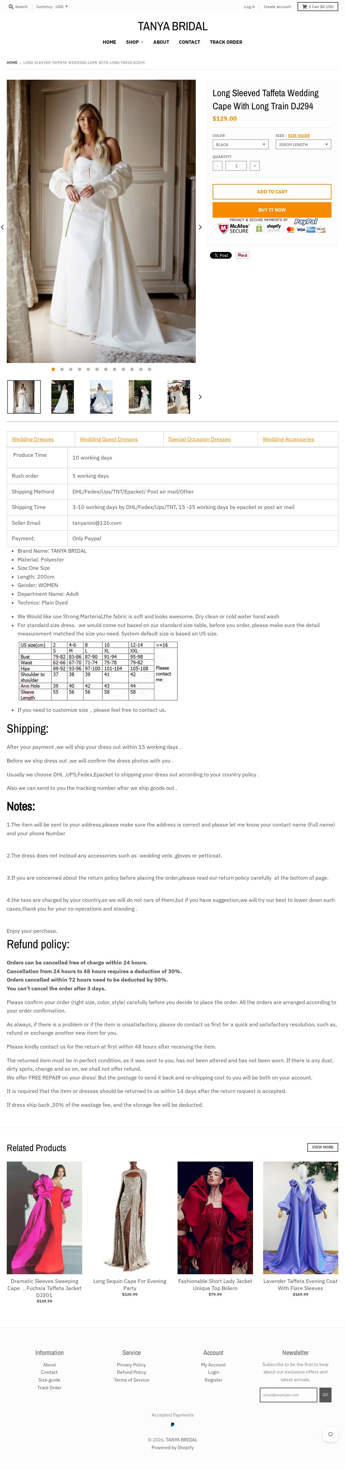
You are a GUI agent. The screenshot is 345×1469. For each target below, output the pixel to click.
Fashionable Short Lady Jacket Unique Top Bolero (215, 1284)
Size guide (299, 135)
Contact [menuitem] (189, 42)
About (49, 1365)
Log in (249, 6)
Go (325, 1394)
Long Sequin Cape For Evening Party (129, 1284)
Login (213, 1372)
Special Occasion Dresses (199, 439)
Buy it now (272, 210)
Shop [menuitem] (132, 42)
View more (323, 1147)
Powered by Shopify (173, 1447)
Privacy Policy (131, 1365)
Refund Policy (131, 1372)
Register (213, 1380)
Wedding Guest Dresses (109, 439)
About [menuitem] (161, 42)
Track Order (49, 1388)
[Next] (200, 227)
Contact (49, 1372)
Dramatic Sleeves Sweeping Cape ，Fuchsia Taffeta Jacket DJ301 (44, 1288)
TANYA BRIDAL (173, 26)
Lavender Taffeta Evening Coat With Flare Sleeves (300, 1284)
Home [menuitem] (109, 42)
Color (219, 135)
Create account (277, 6)
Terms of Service (131, 1380)
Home (12, 62)
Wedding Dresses (33, 439)
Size (293, 135)
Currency (44, 6)
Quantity (222, 156)
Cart (321, 6)
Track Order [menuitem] (226, 42)
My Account (213, 1365)
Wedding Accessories (288, 439)
